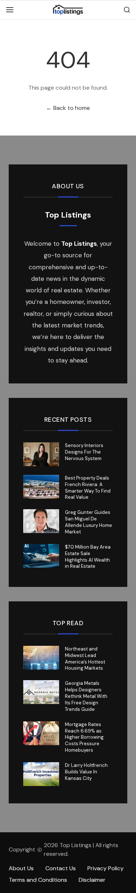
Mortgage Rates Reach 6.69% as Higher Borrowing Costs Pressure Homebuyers (84, 737)
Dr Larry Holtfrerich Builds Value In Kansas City (86, 771)
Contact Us (60, 868)
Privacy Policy (105, 868)
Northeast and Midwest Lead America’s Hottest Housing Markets (85, 658)
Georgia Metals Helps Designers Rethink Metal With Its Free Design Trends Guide (86, 696)
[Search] (127, 9)
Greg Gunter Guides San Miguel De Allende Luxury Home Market (88, 522)
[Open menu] (9, 9)
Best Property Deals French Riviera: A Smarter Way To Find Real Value (88, 488)
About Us (21, 868)
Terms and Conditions (38, 880)
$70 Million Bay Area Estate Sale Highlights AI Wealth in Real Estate (88, 557)
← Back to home (68, 108)
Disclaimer (92, 880)
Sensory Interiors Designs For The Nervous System (84, 451)
